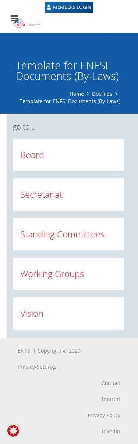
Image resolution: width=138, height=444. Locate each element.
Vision (31, 313)
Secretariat (41, 194)
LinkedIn (109, 431)
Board (32, 155)
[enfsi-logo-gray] (24, 23)
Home (77, 93)
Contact (111, 382)
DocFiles (102, 93)
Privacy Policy (104, 415)
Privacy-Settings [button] (37, 366)
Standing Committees (62, 234)
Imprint (111, 399)
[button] (13, 431)
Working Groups (52, 274)
